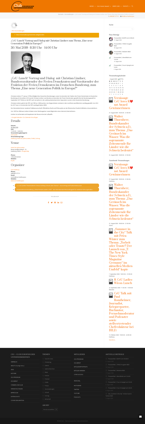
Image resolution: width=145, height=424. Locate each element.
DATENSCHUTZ (15, 396)
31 (109, 94)
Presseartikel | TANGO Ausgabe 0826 (118, 364)
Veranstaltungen (69, 14)
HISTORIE (13, 373)
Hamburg (13, 138)
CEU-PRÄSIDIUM (15, 377)
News (46, 372)
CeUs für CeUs (49, 359)
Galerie (47, 365)
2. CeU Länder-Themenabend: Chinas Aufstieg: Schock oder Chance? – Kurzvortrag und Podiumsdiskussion (49, 185)
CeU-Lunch (14, 135)
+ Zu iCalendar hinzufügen (30, 117)
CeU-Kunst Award (103, 6)
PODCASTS (77, 397)
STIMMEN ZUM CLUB (17, 385)
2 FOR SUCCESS (78, 374)
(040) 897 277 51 (114, 16)
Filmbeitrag (48, 362)
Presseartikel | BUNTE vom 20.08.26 (118, 359)
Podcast (47, 379)
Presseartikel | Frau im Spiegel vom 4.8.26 (120, 388)
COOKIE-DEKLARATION (17, 400)
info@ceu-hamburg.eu (127, 16)
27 (116, 92)
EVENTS (126, 6)
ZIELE (12, 369)
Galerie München (50, 369)
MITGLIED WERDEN (79, 371)
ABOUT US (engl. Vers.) (17, 366)
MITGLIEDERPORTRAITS (81, 367)
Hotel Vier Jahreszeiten (24, 138)
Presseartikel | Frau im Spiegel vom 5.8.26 (120, 382)
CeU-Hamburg (15, 170)
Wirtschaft (48, 399)
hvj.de (12, 160)
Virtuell (47, 392)
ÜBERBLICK (14, 362)
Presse (47, 386)
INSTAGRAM (77, 385)
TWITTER (76, 389)
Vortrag (37, 138)
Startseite (60, 14)
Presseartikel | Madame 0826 (116, 370)
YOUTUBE (77, 393)
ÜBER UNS (116, 6)
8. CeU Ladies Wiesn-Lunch (123, 281)
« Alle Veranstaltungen (17, 31)
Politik (33, 138)
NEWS (92, 6)
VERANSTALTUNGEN (17, 389)
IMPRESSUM (14, 393)
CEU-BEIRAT (14, 381)
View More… (112, 340)
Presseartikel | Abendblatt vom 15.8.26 (119, 376)
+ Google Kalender (16, 117)
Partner (47, 375)
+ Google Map (25, 151)
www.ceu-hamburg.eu (17, 181)
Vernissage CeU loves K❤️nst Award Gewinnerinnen (121, 103)
